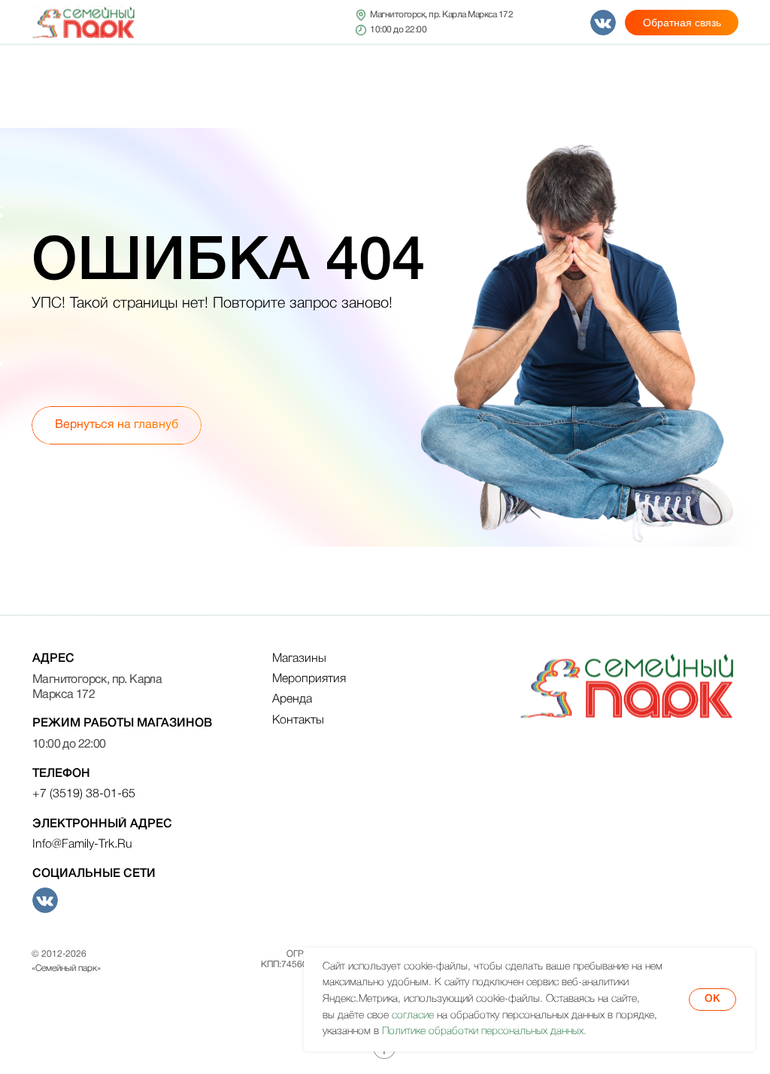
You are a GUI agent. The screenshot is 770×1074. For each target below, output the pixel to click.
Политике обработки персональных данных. (484, 1031)
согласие (413, 1016)
